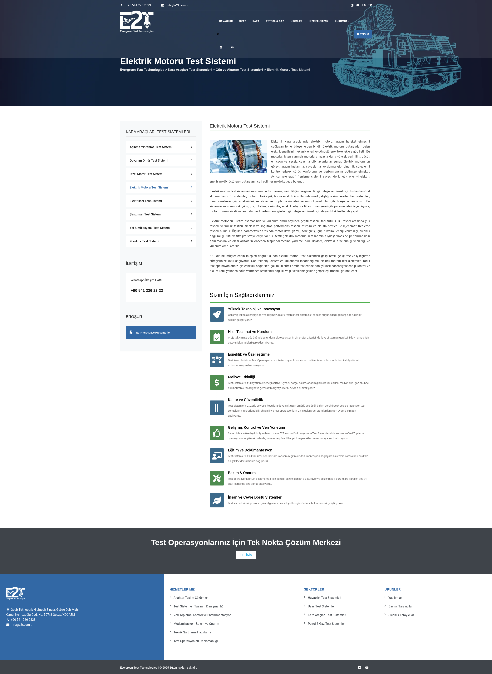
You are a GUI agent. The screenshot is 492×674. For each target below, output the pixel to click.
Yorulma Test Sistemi (144, 241)
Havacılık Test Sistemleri (324, 598)
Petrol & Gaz (275, 21)
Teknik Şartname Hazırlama (192, 632)
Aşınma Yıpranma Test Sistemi (151, 147)
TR (370, 5)
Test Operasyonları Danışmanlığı (196, 641)
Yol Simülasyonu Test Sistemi (150, 228)
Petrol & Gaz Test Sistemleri (326, 624)
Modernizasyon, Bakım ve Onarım (196, 624)
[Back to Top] (484, 667)
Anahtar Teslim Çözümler (191, 598)
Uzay (242, 21)
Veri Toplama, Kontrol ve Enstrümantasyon (202, 615)
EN (364, 5)
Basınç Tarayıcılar (400, 606)
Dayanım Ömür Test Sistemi (149, 160)
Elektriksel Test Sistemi (146, 201)
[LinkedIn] (352, 5)
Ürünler (296, 21)
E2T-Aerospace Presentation (153, 332)
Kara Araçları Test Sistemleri (327, 615)
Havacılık (226, 21)
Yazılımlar (395, 598)
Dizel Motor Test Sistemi (146, 174)
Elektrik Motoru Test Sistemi (149, 187)
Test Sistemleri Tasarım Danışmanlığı (199, 606)
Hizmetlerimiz (319, 21)
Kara (256, 21)
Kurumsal (342, 21)
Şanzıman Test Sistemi (145, 214)
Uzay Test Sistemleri (321, 606)
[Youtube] (358, 5)
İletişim (363, 34)
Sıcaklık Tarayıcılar (401, 615)
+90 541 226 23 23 (147, 290)
